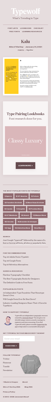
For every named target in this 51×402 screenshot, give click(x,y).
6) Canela (8, 209)
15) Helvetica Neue (22, 228)
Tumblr (6, 366)
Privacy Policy (9, 392)
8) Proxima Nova (35, 209)
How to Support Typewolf (16, 312)
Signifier (29, 50)
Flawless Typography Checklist (16, 274)
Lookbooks (25, 28)
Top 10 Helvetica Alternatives (15, 264)
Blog (28, 387)
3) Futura (35, 196)
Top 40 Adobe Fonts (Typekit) (16, 256)
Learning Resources (32, 31)
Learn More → (25, 165)
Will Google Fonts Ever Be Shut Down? (19, 299)
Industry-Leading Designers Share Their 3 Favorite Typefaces (25, 304)
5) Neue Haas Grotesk (35, 202)
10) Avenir (25, 215)
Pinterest (7, 362)
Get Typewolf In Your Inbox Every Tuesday (23, 333)
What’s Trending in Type (25, 18)
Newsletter (8, 370)
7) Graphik (20, 209)
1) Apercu (8, 196)
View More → (39, 228)
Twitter (6, 358)
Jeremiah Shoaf (27, 318)
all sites (27, 242)
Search (6, 236)
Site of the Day (11, 387)
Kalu (25, 41)
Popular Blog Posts (13, 289)
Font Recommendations (14, 253)
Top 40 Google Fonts (12, 260)
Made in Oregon (10, 382)
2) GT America (21, 196)
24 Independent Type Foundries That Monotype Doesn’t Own (23, 294)
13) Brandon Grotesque (27, 221)
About (25, 382)
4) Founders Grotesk (13, 202)
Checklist (38, 28)
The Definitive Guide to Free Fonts (17, 282)
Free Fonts (14, 31)
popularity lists (39, 242)
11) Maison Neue (39, 215)
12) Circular (9, 221)
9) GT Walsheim (10, 215)
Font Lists (13, 28)
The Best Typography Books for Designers (21, 278)
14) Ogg (7, 228)
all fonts (19, 242)
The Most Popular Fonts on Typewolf (21, 191)
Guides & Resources (13, 271)
